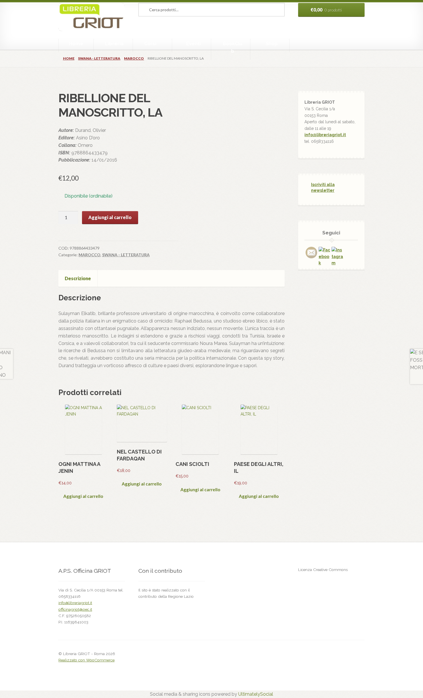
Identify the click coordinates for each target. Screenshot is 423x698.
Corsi (150, 43)
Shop (272, 43)
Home (76, 43)
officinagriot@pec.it (75, 609)
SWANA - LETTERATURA (99, 58)
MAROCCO (134, 58)
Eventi (193, 43)
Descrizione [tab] (78, 278)
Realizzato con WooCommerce (86, 660)
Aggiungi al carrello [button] (83, 496)
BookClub (232, 47)
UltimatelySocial (255, 694)
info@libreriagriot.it (325, 134)
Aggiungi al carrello (110, 217)
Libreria (114, 43)
